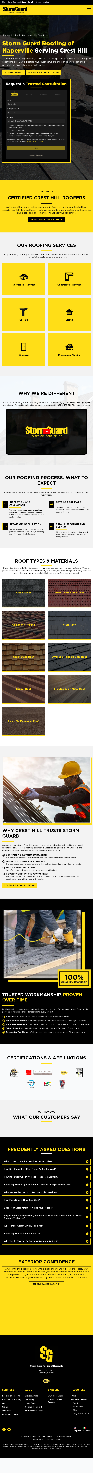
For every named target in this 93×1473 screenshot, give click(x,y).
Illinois (14, 35)
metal (31, 573)
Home (6, 35)
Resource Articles (79, 1399)
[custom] (4, 1429)
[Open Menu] (89, 10)
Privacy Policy (38, 1440)
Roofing (76, 1403)
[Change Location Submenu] (50, 2)
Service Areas (31, 1396)
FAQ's (73, 1396)
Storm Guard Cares (34, 1411)
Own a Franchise (55, 1396)
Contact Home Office (35, 1407)
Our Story (29, 1399)
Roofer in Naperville (28, 35)
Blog (75, 1410)
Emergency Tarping (11, 1414)
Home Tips (78, 1407)
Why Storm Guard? (81, 1414)
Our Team (31, 1403)
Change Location (42, 2)
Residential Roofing (11, 1396)
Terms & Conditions (53, 1440)
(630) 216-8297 (65, 405)
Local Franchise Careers (55, 1401)
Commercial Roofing (11, 1399)
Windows (6, 1411)
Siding (5, 1407)
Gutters (5, 1403)
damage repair (83, 403)
